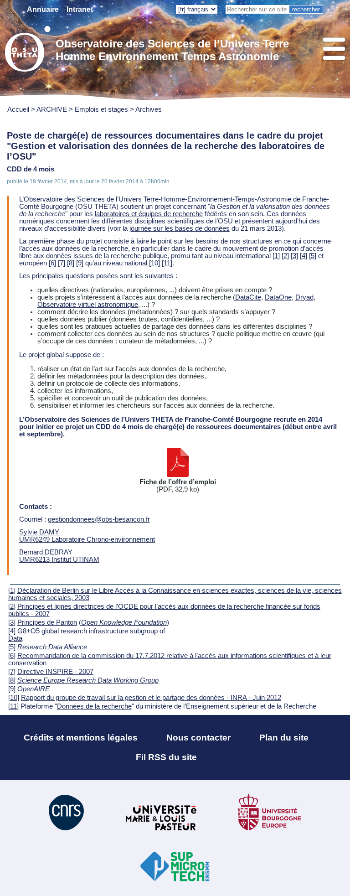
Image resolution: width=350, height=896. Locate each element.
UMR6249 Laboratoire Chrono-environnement (87, 539)
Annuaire (43, 9)
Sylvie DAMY (39, 532)
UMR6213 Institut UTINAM (59, 559)
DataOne (278, 297)
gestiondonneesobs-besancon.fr (99, 519)
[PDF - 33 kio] (177, 474)
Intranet (80, 9)
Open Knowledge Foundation (124, 622)
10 (154, 263)
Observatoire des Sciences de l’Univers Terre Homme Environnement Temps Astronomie (172, 49)
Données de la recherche (94, 706)
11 (167, 263)
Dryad (304, 297)
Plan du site (284, 737)
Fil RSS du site (166, 757)
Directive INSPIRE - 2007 (55, 671)
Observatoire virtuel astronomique (87, 304)
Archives (148, 109)
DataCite (248, 297)
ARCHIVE (51, 109)
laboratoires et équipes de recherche (149, 214)
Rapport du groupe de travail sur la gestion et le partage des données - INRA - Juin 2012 (151, 697)
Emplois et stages (101, 109)
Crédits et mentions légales (81, 737)
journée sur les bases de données (179, 228)
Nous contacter (198, 737)
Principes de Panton (47, 622)
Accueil (18, 109)
